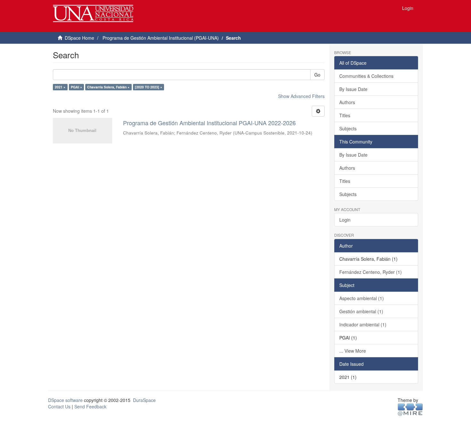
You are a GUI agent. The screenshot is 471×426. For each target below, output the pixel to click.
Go (317, 74)
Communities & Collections (366, 76)
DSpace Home (79, 38)
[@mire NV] (410, 409)
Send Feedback (90, 406)
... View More (352, 351)
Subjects (348, 128)
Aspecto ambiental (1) (361, 298)
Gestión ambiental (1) (361, 311)
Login (345, 220)
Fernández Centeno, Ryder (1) (370, 272)
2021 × (60, 87)
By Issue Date (353, 89)
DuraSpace (144, 400)
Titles (344, 115)
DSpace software (65, 400)
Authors (347, 102)
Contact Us (59, 406)
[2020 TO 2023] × (148, 87)
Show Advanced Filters (301, 96)
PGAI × (76, 87)
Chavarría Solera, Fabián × (108, 87)
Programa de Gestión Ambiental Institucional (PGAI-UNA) (161, 38)
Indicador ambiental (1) (362, 324)
